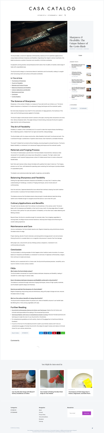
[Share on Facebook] (45, 333)
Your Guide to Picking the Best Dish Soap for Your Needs (51, 392)
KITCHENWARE (83, 108)
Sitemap (41, 421)
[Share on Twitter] (41, 333)
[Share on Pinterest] (54, 333)
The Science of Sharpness (19, 81)
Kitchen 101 (41, 15)
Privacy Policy (42, 414)
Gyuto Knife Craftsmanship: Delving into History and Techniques (29, 310)
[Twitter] (92, 428)
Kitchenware (52, 15)
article (46, 319)
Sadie (80, 55)
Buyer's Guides (15, 333)
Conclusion (15, 94)
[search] (65, 15)
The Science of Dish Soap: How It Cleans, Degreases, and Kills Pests (79, 392)
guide (21, 326)
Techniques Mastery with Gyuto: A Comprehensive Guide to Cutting (30, 314)
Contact (41, 412)
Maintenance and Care (18, 92)
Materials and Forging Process (20, 85)
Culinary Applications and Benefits (21, 90)
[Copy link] (63, 333)
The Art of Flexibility (17, 83)
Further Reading (16, 96)
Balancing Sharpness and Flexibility (21, 87)
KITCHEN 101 (25, 333)
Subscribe (86, 413)
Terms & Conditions (43, 417)
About (61, 15)
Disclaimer (41, 419)
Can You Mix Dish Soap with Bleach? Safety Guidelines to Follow (23, 392)
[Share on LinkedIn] (50, 333)
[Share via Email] (59, 333)
